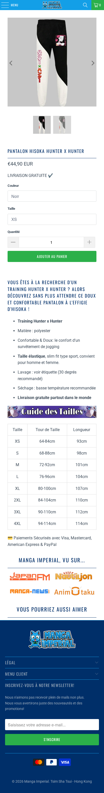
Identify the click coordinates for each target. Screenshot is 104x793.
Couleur (13, 186)
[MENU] (2, 5)
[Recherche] (85, 5)
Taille (11, 208)
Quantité (14, 232)
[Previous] (11, 63)
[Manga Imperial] (52, 5)
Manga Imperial (36, 781)
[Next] (93, 63)
